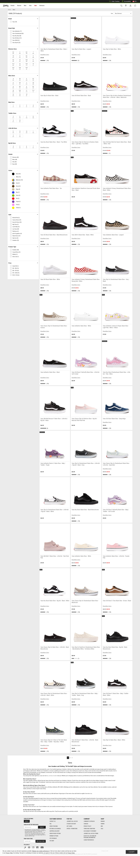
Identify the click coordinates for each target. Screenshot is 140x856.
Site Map (52, 840)
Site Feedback (53, 838)
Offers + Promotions (72, 828)
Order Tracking (115, 1)
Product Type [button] (12, 246)
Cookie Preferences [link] (89, 840)
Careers (86, 823)
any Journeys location (52, 775)
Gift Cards (69, 826)
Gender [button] (10, 154)
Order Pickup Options (55, 833)
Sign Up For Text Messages (31, 824)
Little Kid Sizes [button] (12, 128)
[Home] (5, 5)
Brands (103, 821)
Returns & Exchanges (55, 828)
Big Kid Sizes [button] (12, 143)
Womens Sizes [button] (12, 49)
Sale (35, 5)
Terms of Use (41, 832)
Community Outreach (89, 821)
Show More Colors (44, 54)
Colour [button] (10, 170)
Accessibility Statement (90, 831)
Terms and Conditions (89, 828)
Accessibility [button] (127, 1)
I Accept (131, 852)
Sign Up (27, 821)
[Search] (121, 5)
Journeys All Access (72, 821)
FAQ (50, 823)
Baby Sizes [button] (11, 102)
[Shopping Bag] (135, 5)
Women (102, 823)
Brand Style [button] (11, 28)
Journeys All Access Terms (91, 833)
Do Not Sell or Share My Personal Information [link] (90, 836)
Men (102, 826)
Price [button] (9, 263)
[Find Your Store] (126, 5)
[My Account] (130, 5)
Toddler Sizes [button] (12, 113)
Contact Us (52, 821)
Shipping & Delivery (54, 831)
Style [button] (9, 214)
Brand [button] (10, 18)
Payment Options (54, 836)
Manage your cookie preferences (40, 851)
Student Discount (71, 823)
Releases (41, 5)
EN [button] (135, 1)
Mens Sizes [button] (11, 75)
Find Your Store (28, 838)
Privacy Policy (87, 826)
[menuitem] (12, 5)
